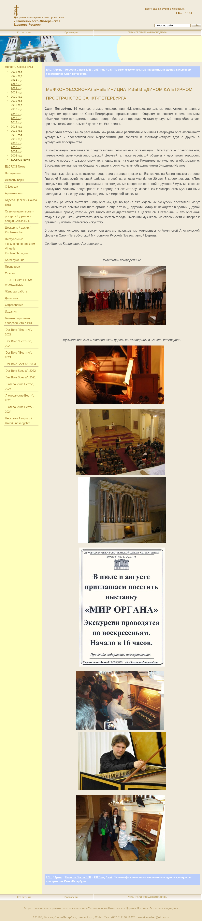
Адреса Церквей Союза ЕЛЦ (21, 202)
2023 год (16, 84)
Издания (11, 311)
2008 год (16, 147)
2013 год (16, 126)
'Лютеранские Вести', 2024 (19, 409)
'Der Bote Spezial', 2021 (20, 377)
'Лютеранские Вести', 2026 (19, 386)
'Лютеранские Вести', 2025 (19, 398)
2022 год (16, 88)
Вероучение (13, 173)
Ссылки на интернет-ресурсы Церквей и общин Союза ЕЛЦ (19, 216)
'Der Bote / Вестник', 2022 (18, 343)
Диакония (11, 298)
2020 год (16, 96)
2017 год (16, 109)
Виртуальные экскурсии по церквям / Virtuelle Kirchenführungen (20, 246)
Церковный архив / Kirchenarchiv (17, 230)
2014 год (16, 122)
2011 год (16, 134)
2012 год (16, 130)
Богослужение (14, 260)
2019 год (16, 100)
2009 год (16, 143)
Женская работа (16, 291)
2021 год (16, 92)
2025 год (16, 75)
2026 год (16, 71)
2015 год (16, 118)
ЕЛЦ (48, 69)
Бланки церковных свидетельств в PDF (19, 321)
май (110, 69)
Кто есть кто (24, 32)
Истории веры (14, 180)
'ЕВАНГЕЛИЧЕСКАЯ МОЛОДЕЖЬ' (147, 32)
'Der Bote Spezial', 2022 (20, 370)
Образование (14, 304)
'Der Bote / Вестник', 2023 (18, 332)
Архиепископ (13, 193)
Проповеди (71, 32)
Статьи (10, 273)
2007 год (16, 151)
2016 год (16, 114)
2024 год (16, 80)
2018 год (16, 104)
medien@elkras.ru (157, 917)
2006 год (16, 155)
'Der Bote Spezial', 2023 (20, 364)
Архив (58, 69)
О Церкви (11, 186)
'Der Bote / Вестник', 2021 (18, 355)
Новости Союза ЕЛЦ (19, 66)
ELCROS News (20, 159)
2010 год (16, 139)
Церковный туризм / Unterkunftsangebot (18, 421)
